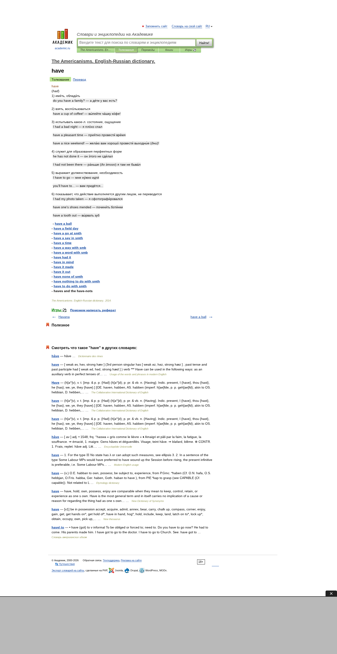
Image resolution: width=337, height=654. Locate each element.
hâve (55, 356)
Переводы (148, 50)
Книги (169, 50)
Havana (64, 317)
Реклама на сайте (131, 560)
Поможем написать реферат (93, 310)
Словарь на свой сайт (187, 26)
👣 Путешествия (65, 564)
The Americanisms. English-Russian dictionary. (95, 50)
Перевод (79, 79)
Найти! (204, 43)
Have (55, 382)
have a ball (198, 317)
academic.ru (62, 48)
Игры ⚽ (190, 50)
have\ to (58, 527)
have (55, 364)
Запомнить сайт (156, 26)
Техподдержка (111, 560)
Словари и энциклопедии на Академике (115, 34)
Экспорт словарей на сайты (68, 570)
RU (208, 26)
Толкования (126, 50)
